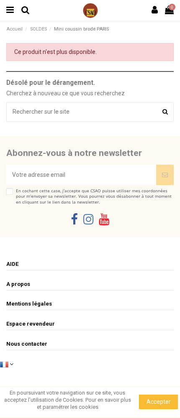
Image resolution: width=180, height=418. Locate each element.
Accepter (159, 401)
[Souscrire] (165, 175)
